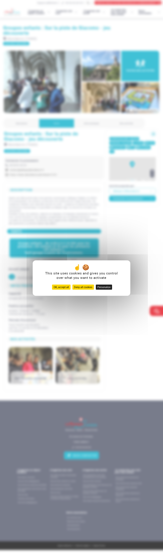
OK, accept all (61, 287)
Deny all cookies (83, 287)
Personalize (103, 287)
